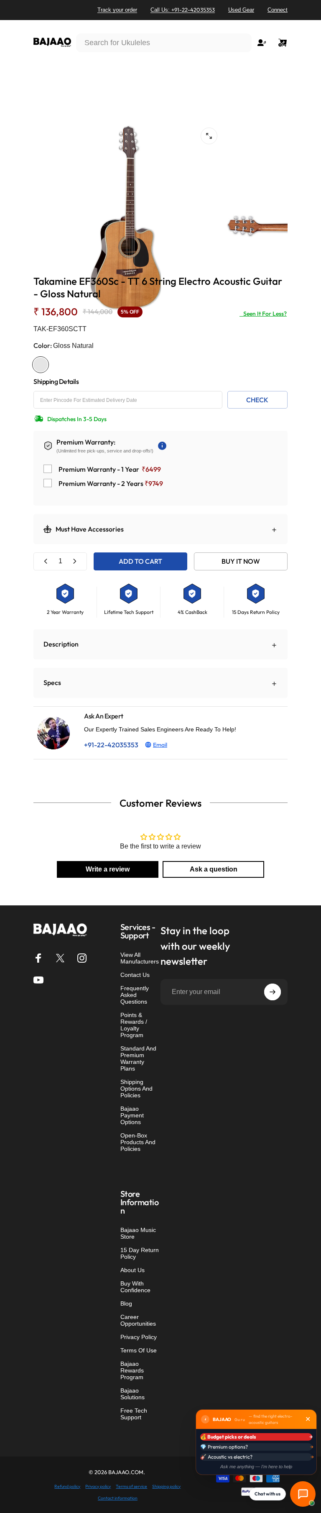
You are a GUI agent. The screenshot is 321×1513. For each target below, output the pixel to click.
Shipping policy (166, 1486)
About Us (132, 1270)
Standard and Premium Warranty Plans (138, 1058)
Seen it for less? (263, 313)
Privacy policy (98, 1486)
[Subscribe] (272, 992)
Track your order (117, 10)
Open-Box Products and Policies (137, 1142)
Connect (278, 10)
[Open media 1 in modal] (209, 136)
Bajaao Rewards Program (132, 1370)
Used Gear (241, 10)
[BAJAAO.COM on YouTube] (38, 980)
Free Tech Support (133, 1414)
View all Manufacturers (139, 958)
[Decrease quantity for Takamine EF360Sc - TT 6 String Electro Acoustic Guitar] (46, 561)
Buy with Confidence (135, 1286)
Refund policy (67, 1486)
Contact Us (135, 974)
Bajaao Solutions (132, 1394)
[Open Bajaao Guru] (303, 1494)
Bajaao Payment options (132, 1115)
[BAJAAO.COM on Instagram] (82, 958)
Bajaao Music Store (138, 1233)
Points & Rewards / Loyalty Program (133, 1025)
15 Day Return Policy (139, 1253)
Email (160, 745)
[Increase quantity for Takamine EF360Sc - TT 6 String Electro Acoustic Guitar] (74, 561)
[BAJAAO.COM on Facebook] (38, 958)
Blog (126, 1303)
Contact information (118, 1498)
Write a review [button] (108, 869)
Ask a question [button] (213, 869)
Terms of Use (138, 1350)
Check (257, 400)
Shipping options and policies (136, 1089)
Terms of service (131, 1486)
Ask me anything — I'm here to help (256, 1466)
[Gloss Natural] (40, 365)
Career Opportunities (138, 1320)
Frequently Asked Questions (134, 995)
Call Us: (182, 9)
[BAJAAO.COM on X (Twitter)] (60, 958)
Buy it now (241, 561)
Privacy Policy (138, 1337)
